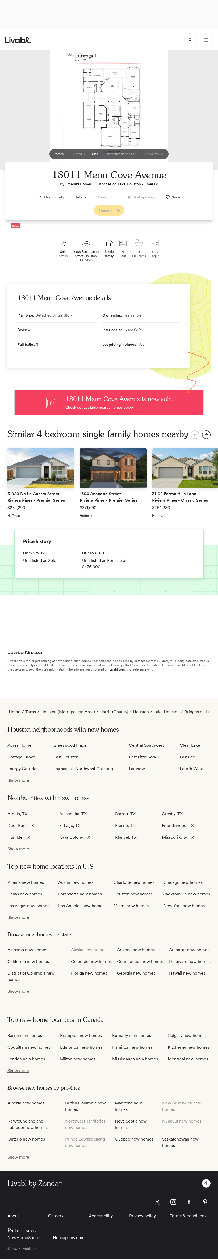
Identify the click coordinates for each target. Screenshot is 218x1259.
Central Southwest (146, 745)
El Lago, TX (70, 825)
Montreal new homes (188, 1058)
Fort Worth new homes (80, 894)
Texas (30, 711)
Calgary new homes (187, 1035)
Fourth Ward (191, 768)
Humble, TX (18, 837)
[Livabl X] (157, 1202)
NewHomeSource (24, 1237)
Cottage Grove (21, 756)
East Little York (142, 756)
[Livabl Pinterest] (205, 1202)
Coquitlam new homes (28, 1047)
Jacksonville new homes (187, 894)
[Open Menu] (206, 39)
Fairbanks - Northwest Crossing (83, 768)
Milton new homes (77, 1058)
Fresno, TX (125, 825)
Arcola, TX (17, 813)
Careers (55, 1215)
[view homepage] (18, 40)
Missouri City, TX (178, 837)
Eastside (187, 756)
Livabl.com (117, 669)
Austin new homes (75, 882)
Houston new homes (133, 894)
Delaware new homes (190, 961)
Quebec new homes (134, 1139)
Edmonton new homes (81, 1047)
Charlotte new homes (134, 882)
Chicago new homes (183, 882)
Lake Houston (167, 711)
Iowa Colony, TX (74, 837)
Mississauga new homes (135, 1058)
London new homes (26, 1058)
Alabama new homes (27, 949)
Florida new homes (89, 973)
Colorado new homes (91, 961)
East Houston (66, 756)
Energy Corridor (22, 768)
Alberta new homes (25, 1103)
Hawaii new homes (187, 973)
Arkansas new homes (189, 949)
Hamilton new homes (132, 1047)
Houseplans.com (69, 1237)
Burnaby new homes (131, 1035)
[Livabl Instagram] (173, 1202)
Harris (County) (114, 711)
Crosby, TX (172, 813)
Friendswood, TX (178, 825)
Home (14, 711)
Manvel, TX (126, 837)
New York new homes (184, 905)
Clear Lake (190, 745)
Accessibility (101, 1215)
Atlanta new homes (25, 882)
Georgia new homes (136, 973)
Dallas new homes (24, 894)
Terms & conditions (188, 1215)
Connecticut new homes (140, 961)
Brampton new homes (81, 1035)
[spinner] (190, 39)
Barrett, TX (125, 813)
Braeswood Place (70, 745)
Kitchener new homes (188, 1047)
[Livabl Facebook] (189, 1202)
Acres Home (19, 745)
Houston (141, 711)
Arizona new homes (136, 949)
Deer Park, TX (20, 825)
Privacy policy (142, 1215)
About (13, 1215)
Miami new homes (131, 905)
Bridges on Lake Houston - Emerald (128, 184)
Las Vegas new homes (28, 905)
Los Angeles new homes (81, 905)
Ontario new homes (26, 1139)
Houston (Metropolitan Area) (68, 711)
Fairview (137, 768)
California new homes (28, 961)
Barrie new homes (24, 1035)
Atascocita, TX (73, 813)
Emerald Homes (78, 184)
